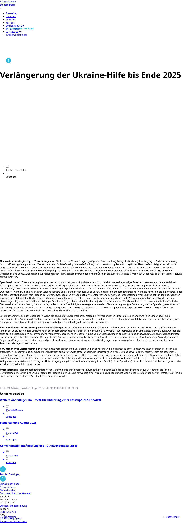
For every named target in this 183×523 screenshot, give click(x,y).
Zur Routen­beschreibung (13, 505)
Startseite (11, 13)
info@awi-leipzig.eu (16, 34)
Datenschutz (173, 516)
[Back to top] (8, 60)
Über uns (11, 16)
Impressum (9, 516)
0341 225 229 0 (14, 31)
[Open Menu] (1, 8)
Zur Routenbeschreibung (20, 28)
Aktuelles (11, 19)
